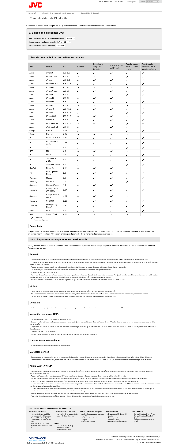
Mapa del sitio (118, 1)
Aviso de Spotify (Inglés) (65, 426)
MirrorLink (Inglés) (88, 421)
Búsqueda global (130, 1)
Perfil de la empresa (118, 436)
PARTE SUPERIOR (105, 1)
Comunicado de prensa (104, 439)
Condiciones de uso (151, 436)
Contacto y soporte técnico (125, 439)
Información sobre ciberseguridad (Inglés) (64, 428)
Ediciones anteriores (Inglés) (117, 421)
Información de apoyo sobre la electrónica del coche (58, 13)
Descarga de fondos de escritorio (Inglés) (116, 419)
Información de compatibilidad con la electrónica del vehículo (41, 415)
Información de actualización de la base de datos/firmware (67, 415)
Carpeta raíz (32, 13)
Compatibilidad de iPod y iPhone (41, 418)
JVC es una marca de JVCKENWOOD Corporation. (44, 443)
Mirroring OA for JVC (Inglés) (40, 423)
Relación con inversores (134, 436)
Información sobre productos (148, 439)
